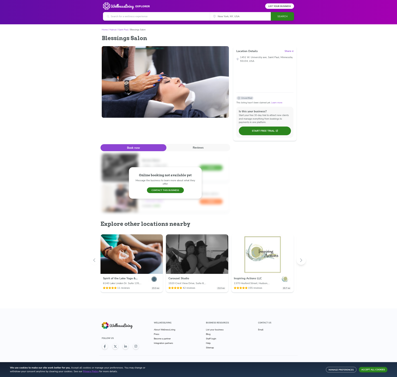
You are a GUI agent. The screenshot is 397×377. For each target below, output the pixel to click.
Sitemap (210, 347)
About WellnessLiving (164, 329)
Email (260, 329)
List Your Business (279, 6)
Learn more (276, 102)
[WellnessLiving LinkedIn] (125, 346)
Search (282, 16)
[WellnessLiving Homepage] (120, 325)
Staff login (211, 338)
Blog (208, 334)
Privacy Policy (91, 371)
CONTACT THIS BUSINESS (165, 190)
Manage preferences (341, 369)
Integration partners (163, 343)
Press (156, 334)
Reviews (198, 147)
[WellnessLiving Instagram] (136, 346)
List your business (215, 329)
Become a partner (162, 338)
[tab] (133, 147)
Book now (133, 148)
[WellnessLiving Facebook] (105, 346)
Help (208, 343)
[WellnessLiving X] (115, 346)
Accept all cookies (373, 369)
